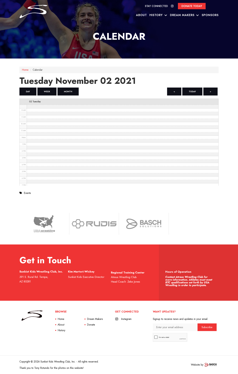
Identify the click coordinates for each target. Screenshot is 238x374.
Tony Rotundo (41, 368)
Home (25, 70)
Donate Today (191, 6)
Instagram (126, 319)
